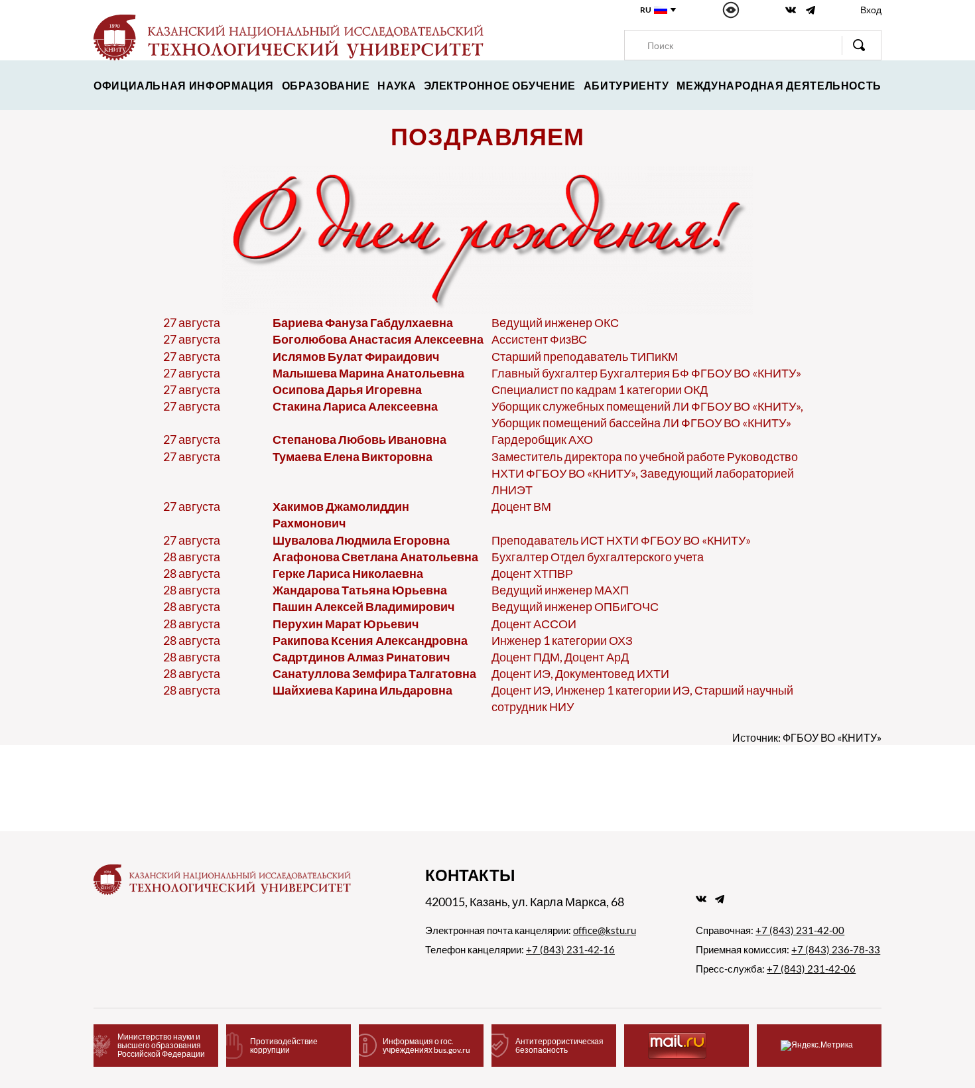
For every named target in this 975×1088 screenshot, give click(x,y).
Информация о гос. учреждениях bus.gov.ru (426, 1045)
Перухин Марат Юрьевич (346, 623)
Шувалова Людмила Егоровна (361, 540)
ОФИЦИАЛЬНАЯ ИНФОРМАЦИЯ (184, 85)
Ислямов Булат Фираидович (356, 356)
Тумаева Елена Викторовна (352, 456)
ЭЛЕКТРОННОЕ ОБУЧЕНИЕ (500, 85)
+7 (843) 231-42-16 (570, 949)
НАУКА (396, 85)
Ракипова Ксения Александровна (370, 640)
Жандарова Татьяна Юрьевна (360, 589)
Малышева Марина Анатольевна (368, 373)
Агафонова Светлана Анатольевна (375, 556)
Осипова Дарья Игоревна (347, 389)
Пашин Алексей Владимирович (363, 606)
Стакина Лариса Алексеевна (355, 406)
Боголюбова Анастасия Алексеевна (378, 339)
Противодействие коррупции (284, 1045)
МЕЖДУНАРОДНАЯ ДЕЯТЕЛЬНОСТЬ (779, 85)
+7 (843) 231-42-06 (811, 969)
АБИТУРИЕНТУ (626, 85)
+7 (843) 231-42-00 (799, 930)
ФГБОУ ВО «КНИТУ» (832, 737)
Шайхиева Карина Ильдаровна (362, 690)
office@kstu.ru (604, 930)
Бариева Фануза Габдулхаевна (363, 322)
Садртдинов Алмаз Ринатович (361, 656)
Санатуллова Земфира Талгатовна (374, 673)
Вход (870, 9)
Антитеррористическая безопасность (559, 1045)
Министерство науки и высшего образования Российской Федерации (161, 1045)
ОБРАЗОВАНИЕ (326, 85)
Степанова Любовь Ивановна (359, 439)
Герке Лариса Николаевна (348, 573)
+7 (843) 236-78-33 (835, 949)
